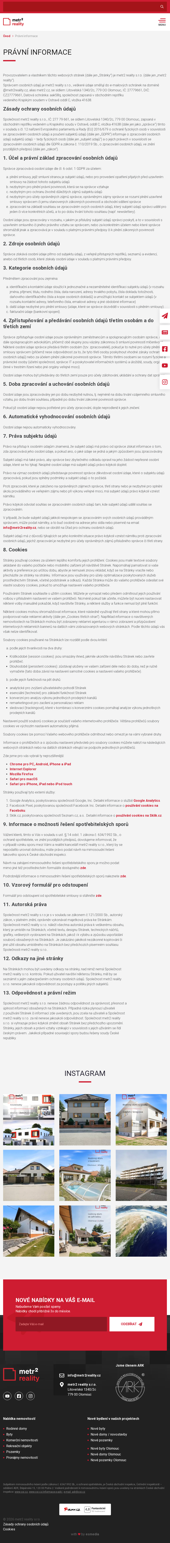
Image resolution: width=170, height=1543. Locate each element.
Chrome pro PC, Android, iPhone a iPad (40, 764)
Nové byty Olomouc (105, 1448)
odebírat (129, 1324)
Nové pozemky (102, 1440)
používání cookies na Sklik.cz (139, 815)
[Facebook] (165, 349)
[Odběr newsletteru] (165, 316)
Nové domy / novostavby (109, 1434)
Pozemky (13, 1452)
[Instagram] (165, 382)
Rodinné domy (16, 1429)
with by (85, 1534)
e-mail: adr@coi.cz (74, 1491)
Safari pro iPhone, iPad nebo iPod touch (41, 784)
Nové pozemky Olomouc (108, 1460)
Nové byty (98, 1429)
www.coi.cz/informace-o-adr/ (45, 1491)
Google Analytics (147, 801)
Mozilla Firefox (21, 774)
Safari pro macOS (24, 779)
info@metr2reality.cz (19, 528)
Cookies (9, 1529)
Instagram (85, 1073)
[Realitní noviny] (165, 332)
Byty (9, 1434)
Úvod (7, 36)
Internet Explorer (23, 769)
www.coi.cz (21, 1491)
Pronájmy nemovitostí (22, 1458)
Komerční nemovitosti (22, 1440)
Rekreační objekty (19, 1446)
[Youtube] (165, 365)
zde (83, 868)
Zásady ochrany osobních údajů (26, 1524)
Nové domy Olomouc (106, 1454)
